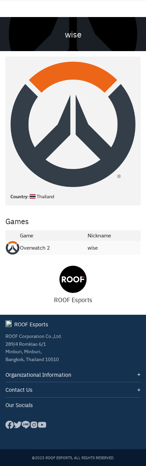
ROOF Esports (73, 299)
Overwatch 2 (35, 247)
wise (73, 34)
